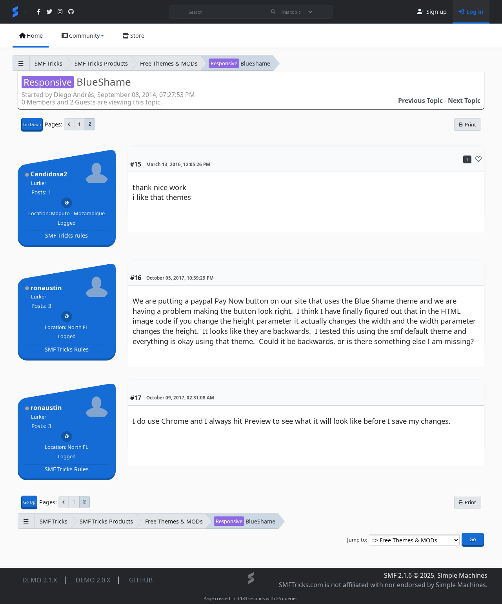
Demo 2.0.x (93, 580)
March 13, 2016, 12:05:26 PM (178, 164)
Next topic (464, 100)
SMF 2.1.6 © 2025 (409, 575)
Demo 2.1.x (39, 580)
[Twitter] (49, 12)
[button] (82, 36)
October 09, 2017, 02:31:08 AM (180, 398)
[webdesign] (67, 202)
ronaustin (46, 288)
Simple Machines (462, 575)
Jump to (356, 539)
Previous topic (420, 100)
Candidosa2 (49, 174)
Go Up (29, 502)
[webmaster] (67, 316)
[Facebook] (39, 12)
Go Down (32, 124)
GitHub (141, 580)
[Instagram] (60, 12)
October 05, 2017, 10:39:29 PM (180, 278)
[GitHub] (71, 12)
